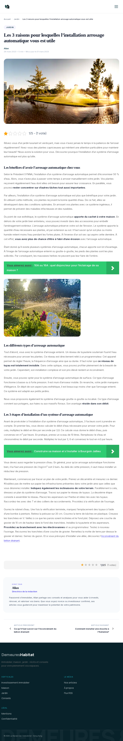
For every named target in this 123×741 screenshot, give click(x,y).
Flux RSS (68, 693)
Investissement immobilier (15, 682)
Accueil (7, 19)
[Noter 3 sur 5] (89, 565)
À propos (69, 687)
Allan (6, 48)
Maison (5, 687)
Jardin (16, 19)
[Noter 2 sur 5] (86, 565)
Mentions (6, 713)
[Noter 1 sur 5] (82, 565)
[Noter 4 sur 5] (93, 565)
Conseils (6, 698)
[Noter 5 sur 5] (96, 565)
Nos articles (70, 682)
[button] (116, 6)
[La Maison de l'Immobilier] (26, 6)
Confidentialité (9, 718)
